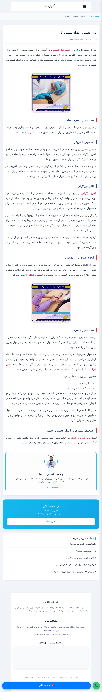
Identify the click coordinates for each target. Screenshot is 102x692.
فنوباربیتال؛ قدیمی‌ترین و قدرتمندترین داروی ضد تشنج (75, 572)
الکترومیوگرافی (89, 193)
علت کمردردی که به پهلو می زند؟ (83, 544)
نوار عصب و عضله (76, 39)
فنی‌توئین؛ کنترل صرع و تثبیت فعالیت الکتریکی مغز (76, 565)
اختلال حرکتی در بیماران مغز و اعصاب (81, 558)
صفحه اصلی (94, 16)
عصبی (33, 132)
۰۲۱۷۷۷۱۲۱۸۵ (48, 631)
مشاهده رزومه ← (51, 487)
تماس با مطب (51, 521)
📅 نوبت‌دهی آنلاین (46, 685)
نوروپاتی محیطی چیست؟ (86, 551)
